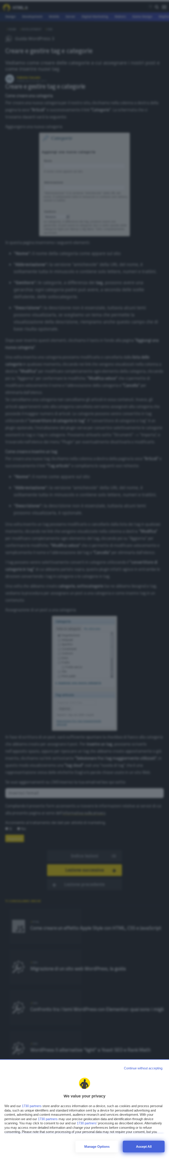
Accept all (144, 1146)
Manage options (97, 1146)
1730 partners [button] (32, 1106)
